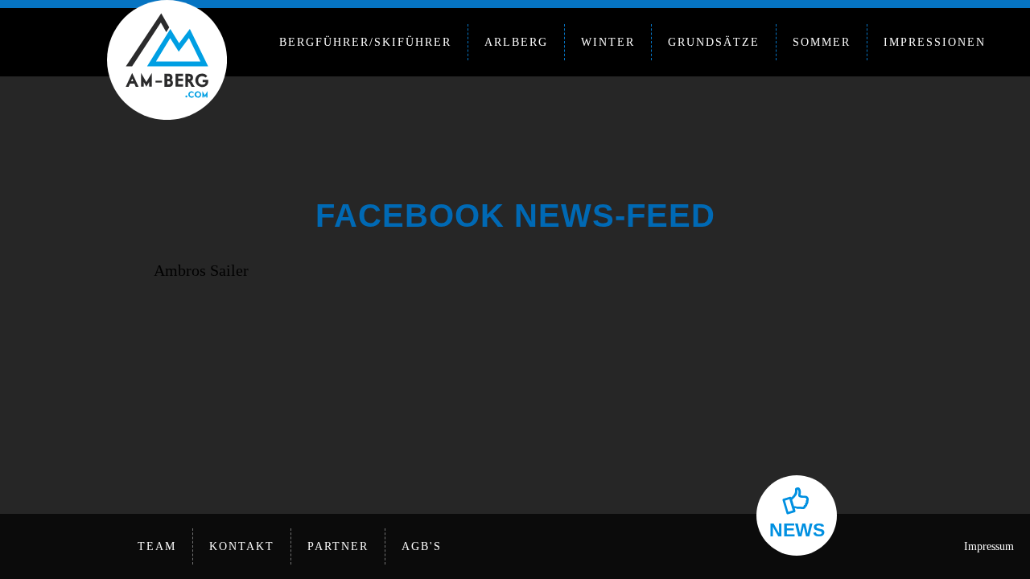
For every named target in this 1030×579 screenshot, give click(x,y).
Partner (338, 546)
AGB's (422, 546)
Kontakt (241, 546)
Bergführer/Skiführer (365, 42)
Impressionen (935, 42)
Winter (608, 42)
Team (157, 546)
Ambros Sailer (201, 270)
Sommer (822, 42)
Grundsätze (714, 42)
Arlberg (516, 42)
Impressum (989, 546)
